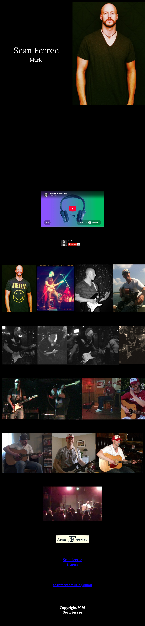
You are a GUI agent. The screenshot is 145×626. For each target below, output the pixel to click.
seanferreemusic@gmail (72, 585)
